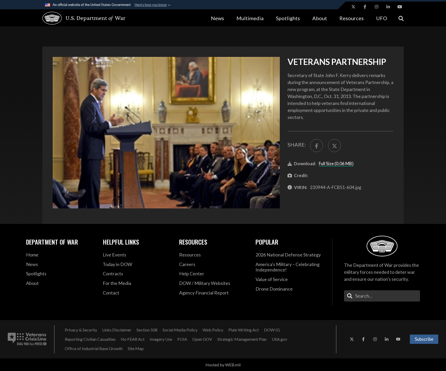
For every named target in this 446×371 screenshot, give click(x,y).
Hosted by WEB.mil (223, 364)
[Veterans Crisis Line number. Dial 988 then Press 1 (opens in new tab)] (27, 339)
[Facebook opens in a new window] (365, 7)
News (217, 18)
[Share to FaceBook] (316, 145)
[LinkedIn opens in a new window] (388, 7)
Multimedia (250, 18)
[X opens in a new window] (353, 7)
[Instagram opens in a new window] (376, 7)
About (319, 18)
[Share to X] (334, 145)
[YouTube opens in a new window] (400, 7)
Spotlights (288, 18)
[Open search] (401, 18)
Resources (351, 18)
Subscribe (424, 339)
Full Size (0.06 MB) (336, 163)
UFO (381, 18)
